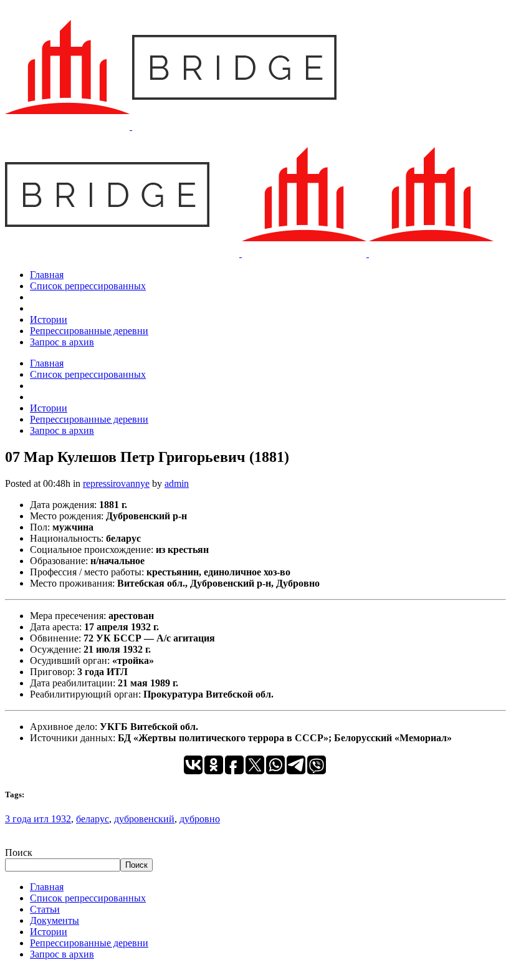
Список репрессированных (88, 898)
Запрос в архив (62, 954)
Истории (48, 931)
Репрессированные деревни (89, 943)
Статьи (45, 909)
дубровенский (144, 819)
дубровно (199, 819)
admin (177, 483)
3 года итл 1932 (38, 819)
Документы (54, 920)
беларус (92, 819)
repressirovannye (116, 483)
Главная (47, 886)
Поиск (18, 852)
